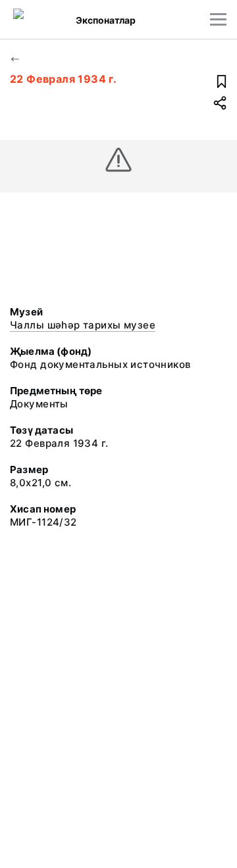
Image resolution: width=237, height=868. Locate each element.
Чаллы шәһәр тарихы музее (82, 325)
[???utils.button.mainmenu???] (218, 19)
